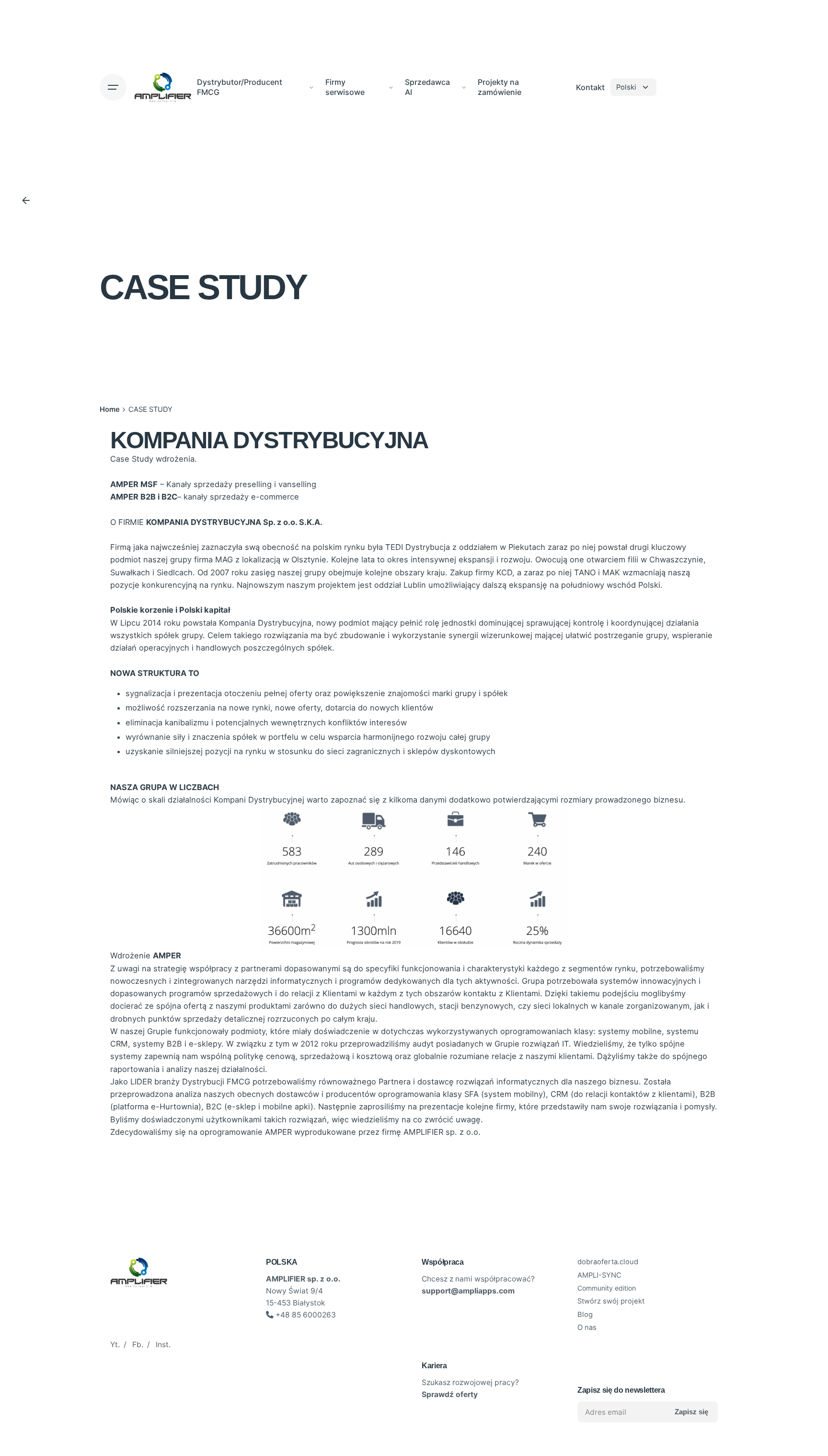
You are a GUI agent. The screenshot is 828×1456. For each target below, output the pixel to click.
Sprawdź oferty (450, 1394)
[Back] (25, 200)
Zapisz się (691, 1412)
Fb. (137, 1344)
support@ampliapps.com (468, 1290)
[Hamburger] (113, 87)
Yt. (115, 1344)
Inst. (163, 1344)
